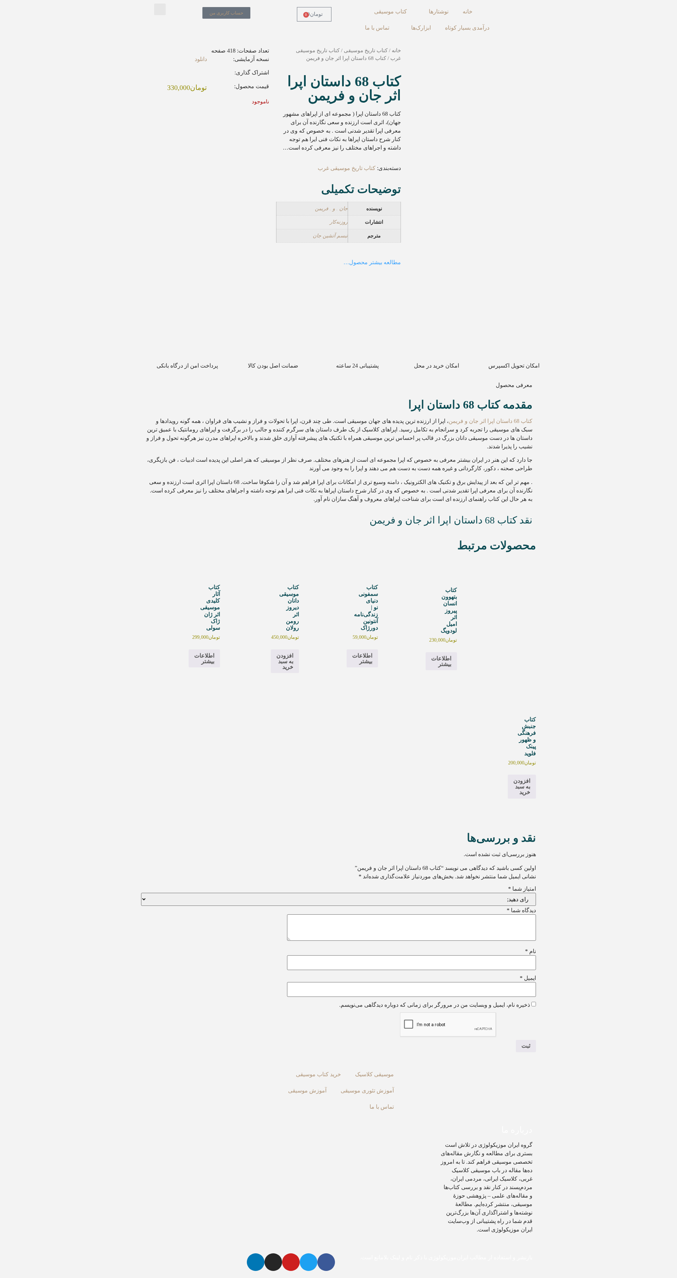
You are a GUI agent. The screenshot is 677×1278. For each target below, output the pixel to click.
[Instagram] (273, 1262)
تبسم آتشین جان (330, 235)
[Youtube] (291, 1262)
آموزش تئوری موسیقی (367, 1091)
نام (530, 951)
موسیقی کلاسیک (374, 1074)
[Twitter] (308, 1262)
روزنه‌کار (339, 222)
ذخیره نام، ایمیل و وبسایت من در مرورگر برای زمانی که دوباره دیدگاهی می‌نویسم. (434, 1005)
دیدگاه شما (521, 910)
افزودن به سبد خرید (284, 661)
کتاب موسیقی (390, 11)
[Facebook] (326, 1262)
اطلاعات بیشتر (441, 661)
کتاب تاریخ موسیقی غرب (347, 168)
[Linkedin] (255, 1262)
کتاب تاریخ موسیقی (366, 50)
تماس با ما (377, 28)
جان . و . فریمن (331, 208)
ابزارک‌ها (421, 28)
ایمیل (528, 978)
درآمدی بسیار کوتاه (467, 28)
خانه (467, 11)
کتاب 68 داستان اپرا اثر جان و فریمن (490, 421)
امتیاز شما (522, 889)
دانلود (201, 59)
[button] (160, 9)
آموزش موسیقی (307, 1091)
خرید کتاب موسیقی (318, 1074)
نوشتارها (439, 11)
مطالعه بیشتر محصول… (372, 262)
